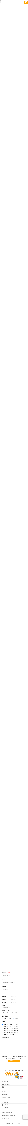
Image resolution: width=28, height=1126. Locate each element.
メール (3, 979)
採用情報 (6, 1107)
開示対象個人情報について (10, 1115)
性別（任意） (5, 1016)
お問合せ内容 (5, 1037)
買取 (5, 1091)
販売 (5, 1087)
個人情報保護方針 (8, 1112)
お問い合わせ (7, 1097)
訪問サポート (7, 1094)
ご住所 (3, 993)
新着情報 (6, 1102)
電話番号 (4, 986)
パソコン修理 (7, 1084)
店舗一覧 (6, 1081)
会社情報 (6, 1105)
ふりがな (4, 972)
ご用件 (3, 1021)
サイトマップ (7, 1118)
